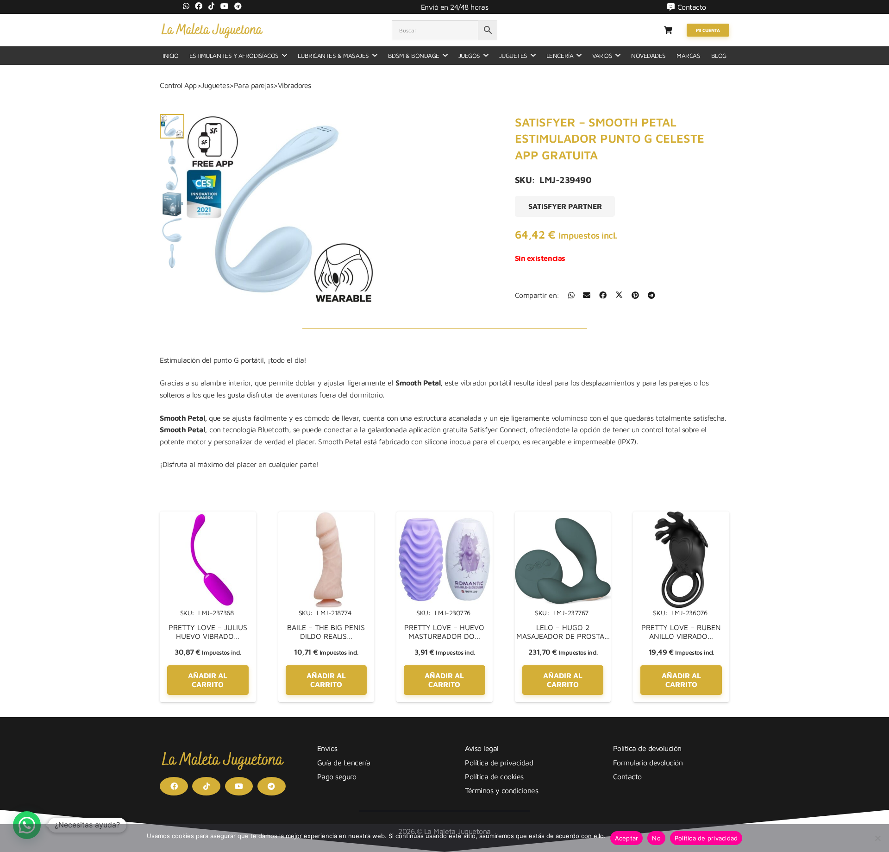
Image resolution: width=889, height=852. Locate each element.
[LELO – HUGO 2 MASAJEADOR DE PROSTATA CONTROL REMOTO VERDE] (563, 517)
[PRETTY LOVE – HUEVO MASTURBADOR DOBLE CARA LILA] (444, 517)
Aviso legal (482, 748)
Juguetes (215, 85)
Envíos (327, 748)
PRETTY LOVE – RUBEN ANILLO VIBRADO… (681, 631)
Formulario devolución (648, 762)
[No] (877, 838)
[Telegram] (238, 6)
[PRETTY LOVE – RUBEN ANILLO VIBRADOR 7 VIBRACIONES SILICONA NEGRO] (681, 517)
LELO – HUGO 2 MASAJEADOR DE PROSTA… (563, 631)
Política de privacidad (499, 762)
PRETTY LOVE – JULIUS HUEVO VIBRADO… (208, 631)
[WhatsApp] (186, 6)
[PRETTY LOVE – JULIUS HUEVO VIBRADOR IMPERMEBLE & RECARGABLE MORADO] (208, 517)
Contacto (627, 776)
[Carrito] (668, 30)
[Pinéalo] (635, 295)
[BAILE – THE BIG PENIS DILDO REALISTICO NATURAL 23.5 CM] (326, 517)
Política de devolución (647, 748)
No (656, 838)
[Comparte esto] (571, 295)
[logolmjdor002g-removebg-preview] (212, 30)
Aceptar (627, 838)
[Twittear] (619, 295)
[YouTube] (224, 6)
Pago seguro (337, 776)
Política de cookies (494, 776)
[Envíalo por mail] (586, 295)
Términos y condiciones (501, 790)
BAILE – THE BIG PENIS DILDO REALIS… (326, 631)
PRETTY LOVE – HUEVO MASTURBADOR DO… (444, 631)
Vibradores (294, 85)
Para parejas (253, 85)
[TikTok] (211, 6)
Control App (178, 85)
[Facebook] (198, 6)
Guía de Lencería (343, 762)
